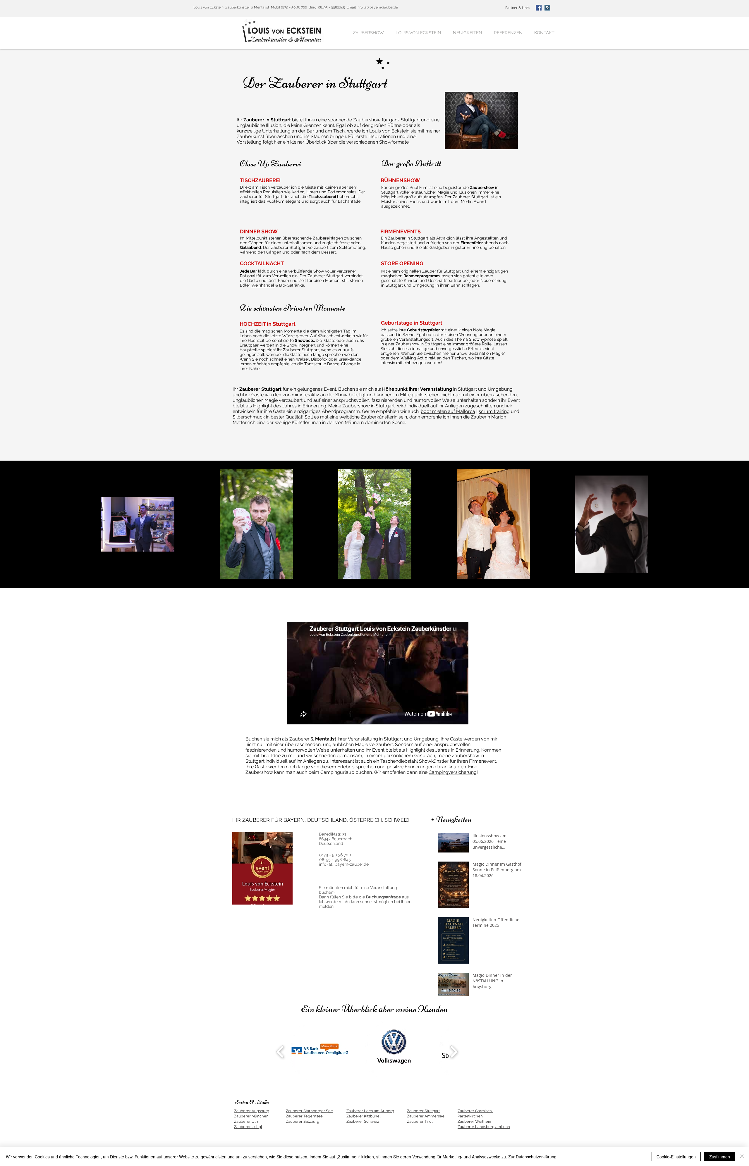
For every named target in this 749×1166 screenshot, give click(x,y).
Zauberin (481, 417)
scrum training (494, 411)
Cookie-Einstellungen (676, 1157)
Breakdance (350, 359)
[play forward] (453, 1051)
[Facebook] (539, 8)
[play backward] (280, 1051)
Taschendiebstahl (399, 761)
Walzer (302, 359)
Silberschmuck (249, 417)
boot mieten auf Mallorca (448, 411)
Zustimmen (719, 1157)
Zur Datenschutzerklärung (532, 1157)
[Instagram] (547, 8)
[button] (318, 1051)
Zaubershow (407, 344)
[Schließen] (741, 1156)
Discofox (320, 359)
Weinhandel (263, 285)
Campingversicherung (453, 772)
